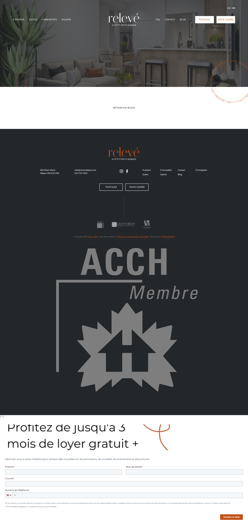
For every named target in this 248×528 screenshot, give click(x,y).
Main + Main (93, 237)
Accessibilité (144, 237)
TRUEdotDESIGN (168, 237)
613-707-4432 (81, 173)
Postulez (204, 19)
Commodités (49, 19)
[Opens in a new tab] (121, 171)
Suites (33, 19)
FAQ (158, 19)
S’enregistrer (201, 170)
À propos (18, 19)
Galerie (66, 19)
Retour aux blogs (124, 108)
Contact (170, 19)
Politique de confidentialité (127, 237)
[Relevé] (124, 19)
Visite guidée (226, 19)
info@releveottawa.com (85, 170)
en (228, 8)
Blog (183, 19)
